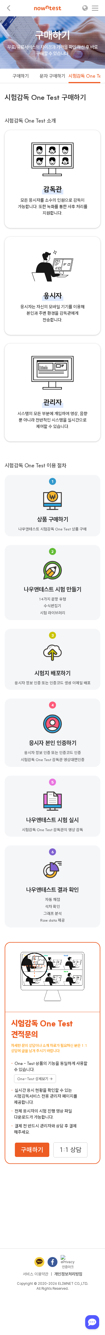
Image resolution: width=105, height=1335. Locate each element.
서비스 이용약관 (35, 1274)
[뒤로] (8, 8)
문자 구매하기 (52, 76)
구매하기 (21, 76)
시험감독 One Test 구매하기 (84, 76)
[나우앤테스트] (48, 8)
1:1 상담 (70, 1150)
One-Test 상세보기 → (35, 1078)
